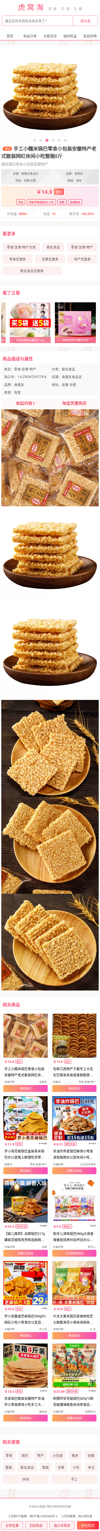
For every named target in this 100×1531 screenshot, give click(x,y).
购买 (23, 1088)
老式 (91, 1467)
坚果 (61, 1467)
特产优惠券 (82, 259)
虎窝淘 (31, 7)
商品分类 (30, 35)
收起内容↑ (25, 403)
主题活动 (50, 35)
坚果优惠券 (50, 259)
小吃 (76, 1467)
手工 (74, 1479)
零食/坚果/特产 (82, 247)
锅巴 (25, 1455)
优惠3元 (72, 1418)
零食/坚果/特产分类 (21, 247)
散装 (45, 1467)
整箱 (8, 1467)
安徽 (91, 1455)
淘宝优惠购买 (74, 403)
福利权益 (70, 35)
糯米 (75, 1455)
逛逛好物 (90, 35)
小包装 (58, 1455)
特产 (40, 1455)
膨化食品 (53, 247)
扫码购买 (36, 1525)
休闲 (25, 1479)
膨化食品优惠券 (32, 270)
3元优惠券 (71, 1253)
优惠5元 (72, 1171)
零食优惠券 (17, 259)
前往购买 (88, 1525)
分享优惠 (12, 1525)
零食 (9, 1455)
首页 (10, 35)
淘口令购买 (62, 1525)
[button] (35, 140)
